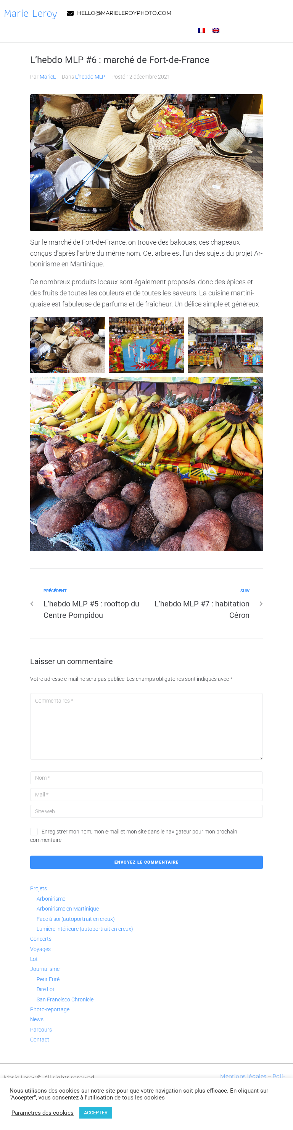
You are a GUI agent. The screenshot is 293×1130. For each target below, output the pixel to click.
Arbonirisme (51, 899)
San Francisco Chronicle (65, 999)
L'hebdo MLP (90, 77)
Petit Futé (48, 979)
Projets (38, 888)
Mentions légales (243, 1076)
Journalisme (45, 969)
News (36, 1019)
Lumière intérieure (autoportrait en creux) (85, 929)
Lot (34, 959)
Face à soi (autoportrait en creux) (76, 919)
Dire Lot (46, 989)
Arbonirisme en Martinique (68, 909)
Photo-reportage (49, 1009)
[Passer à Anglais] (216, 30)
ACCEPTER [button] (96, 1112)
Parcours (41, 1030)
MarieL (48, 77)
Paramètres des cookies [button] (42, 1112)
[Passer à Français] (201, 30)
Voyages (40, 949)
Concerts (41, 939)
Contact (39, 1040)
